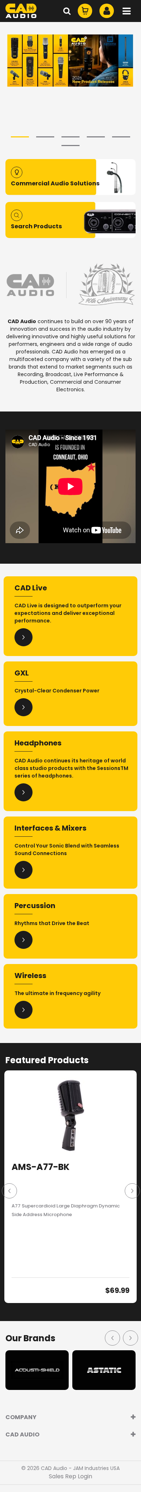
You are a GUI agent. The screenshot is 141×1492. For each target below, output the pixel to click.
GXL (21, 673)
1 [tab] (20, 136)
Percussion (34, 906)
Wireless (30, 976)
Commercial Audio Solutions (55, 183)
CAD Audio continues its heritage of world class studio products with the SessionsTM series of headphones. (71, 768)
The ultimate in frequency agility (57, 993)
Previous (9, 1190)
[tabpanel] (70, 60)
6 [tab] (70, 145)
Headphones (37, 743)
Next (132, 1190)
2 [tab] (45, 136)
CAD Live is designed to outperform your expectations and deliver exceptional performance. (67, 613)
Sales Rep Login (70, 1476)
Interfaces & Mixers (50, 828)
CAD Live (30, 588)
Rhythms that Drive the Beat (51, 923)
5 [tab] (121, 136)
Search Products (36, 226)
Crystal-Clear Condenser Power (56, 690)
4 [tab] (96, 136)
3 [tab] (70, 136)
